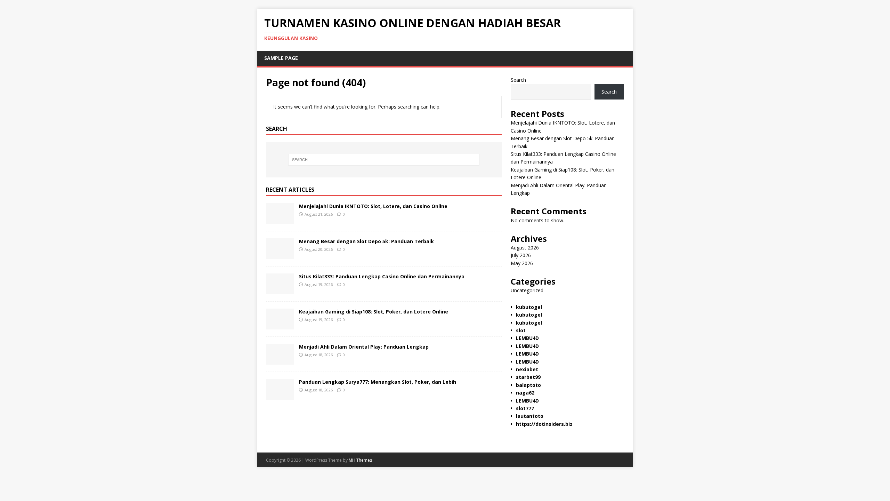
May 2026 (522, 263)
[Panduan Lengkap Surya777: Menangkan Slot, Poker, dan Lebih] (280, 395)
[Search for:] (384, 160)
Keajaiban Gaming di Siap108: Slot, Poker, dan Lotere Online (373, 311)
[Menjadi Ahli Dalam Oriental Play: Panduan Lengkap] (280, 360)
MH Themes (360, 460)
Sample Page (281, 58)
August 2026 (525, 247)
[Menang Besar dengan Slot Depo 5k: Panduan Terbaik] (280, 255)
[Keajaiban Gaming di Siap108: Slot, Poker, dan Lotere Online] (280, 325)
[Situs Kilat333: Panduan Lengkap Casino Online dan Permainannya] (280, 290)
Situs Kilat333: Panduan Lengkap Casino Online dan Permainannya (381, 276)
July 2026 (521, 255)
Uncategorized (527, 290)
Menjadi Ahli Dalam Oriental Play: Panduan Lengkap (364, 346)
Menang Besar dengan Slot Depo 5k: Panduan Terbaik (366, 241)
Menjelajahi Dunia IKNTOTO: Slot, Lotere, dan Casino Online (373, 206)
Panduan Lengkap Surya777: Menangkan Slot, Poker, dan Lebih (377, 382)
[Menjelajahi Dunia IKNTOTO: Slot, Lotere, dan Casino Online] (280, 220)
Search (518, 80)
